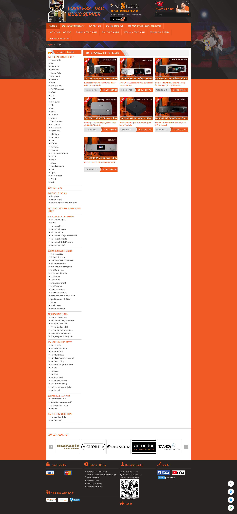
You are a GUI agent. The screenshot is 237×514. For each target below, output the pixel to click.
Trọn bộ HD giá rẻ (56, 199)
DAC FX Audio (55, 124)
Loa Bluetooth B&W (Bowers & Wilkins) (64, 235)
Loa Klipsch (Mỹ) (56, 420)
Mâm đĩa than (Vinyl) (58, 308)
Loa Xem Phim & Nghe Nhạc (59, 38)
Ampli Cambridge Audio (59, 273)
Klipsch (53, 172)
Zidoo (52, 105)
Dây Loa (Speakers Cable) (59, 327)
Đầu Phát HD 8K (95, 26)
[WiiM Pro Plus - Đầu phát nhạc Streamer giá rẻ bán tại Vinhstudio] (136, 108)
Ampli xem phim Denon (58, 399)
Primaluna (54, 150)
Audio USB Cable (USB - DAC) (60, 333)
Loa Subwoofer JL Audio (59, 348)
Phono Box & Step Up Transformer (62, 260)
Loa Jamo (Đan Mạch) (58, 417)
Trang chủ (53, 26)
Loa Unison (54, 374)
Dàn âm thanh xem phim (159, 32)
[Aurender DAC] (133, 446)
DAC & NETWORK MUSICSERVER (73, 26)
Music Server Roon (57, 121)
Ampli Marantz (55, 276)
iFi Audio (54, 179)
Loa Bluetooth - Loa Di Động (60, 32)
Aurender (54, 118)
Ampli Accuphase (56, 286)
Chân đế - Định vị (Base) (59, 317)
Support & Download (117, 14)
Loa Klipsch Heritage (58, 361)
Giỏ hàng (116, 19)
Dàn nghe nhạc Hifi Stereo (86, 32)
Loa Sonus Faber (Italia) (59, 384)
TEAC (52, 140)
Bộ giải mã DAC (56, 305)
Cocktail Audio (55, 102)
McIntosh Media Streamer (59, 153)
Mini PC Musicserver (57, 89)
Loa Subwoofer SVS (57, 355)
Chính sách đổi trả (93, 481)
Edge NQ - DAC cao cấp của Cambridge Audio (99, 162)
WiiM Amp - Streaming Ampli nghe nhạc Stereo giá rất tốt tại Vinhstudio (100, 123)
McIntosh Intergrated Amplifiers (61, 267)
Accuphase (54, 115)
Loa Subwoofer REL (57, 351)
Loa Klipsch (55, 371)
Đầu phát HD (55, 196)
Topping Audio (55, 131)
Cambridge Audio (56, 86)
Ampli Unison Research (58, 283)
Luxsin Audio (55, 70)
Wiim (52, 63)
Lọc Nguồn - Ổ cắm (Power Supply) (62, 320)
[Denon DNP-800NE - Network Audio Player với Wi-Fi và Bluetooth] (171, 108)
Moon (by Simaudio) (57, 166)
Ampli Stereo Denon (57, 270)
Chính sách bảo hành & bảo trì (97, 472)
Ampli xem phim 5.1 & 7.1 (59, 405)
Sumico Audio (55, 66)
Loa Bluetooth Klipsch (58, 245)
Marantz (53, 111)
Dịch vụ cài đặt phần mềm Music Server (64, 203)
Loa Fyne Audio (56, 345)
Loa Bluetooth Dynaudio (59, 239)
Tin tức (128, 14)
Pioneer (53, 160)
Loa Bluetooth (55, 390)
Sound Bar (54, 408)
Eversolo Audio (56, 60)
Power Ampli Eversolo (58, 257)
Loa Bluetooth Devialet (58, 229)
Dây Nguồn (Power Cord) (59, 323)
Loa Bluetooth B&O (57, 226)
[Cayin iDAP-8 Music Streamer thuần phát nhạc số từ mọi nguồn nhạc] (136, 69)
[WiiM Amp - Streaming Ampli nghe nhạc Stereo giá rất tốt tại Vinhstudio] (100, 108)
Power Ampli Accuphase (59, 292)
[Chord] (82, 446)
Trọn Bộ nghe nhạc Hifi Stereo (60, 299)
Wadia (53, 182)
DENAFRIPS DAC (56, 127)
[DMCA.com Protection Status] (167, 477)
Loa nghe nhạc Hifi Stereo (134, 32)
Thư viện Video (136, 14)
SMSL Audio (55, 134)
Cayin (52, 95)
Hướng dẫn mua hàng (94, 483)
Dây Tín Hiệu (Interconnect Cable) (62, 330)
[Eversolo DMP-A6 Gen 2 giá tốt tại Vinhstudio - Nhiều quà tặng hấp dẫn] (100, 69)
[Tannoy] (159, 446)
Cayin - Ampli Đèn (57, 254)
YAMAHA (54, 143)
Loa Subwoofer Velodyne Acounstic (62, 358)
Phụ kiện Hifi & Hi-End (110, 32)
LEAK (52, 169)
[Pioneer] (108, 446)
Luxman (53, 156)
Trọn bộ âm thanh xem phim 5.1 (61, 402)
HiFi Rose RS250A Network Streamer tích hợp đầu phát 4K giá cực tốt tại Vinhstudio (170, 84)
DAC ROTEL (55, 147)
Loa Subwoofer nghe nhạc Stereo (62, 364)
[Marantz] (57, 446)
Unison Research (56, 176)
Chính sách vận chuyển (94, 486)
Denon (53, 108)
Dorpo (53, 82)
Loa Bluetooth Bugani (58, 219)
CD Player (54, 302)
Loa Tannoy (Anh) (57, 377)
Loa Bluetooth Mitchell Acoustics (62, 242)
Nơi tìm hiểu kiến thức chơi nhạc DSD (63, 296)
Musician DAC (55, 137)
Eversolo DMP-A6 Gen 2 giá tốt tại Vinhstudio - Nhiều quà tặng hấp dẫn (100, 84)
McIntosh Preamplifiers (58, 263)
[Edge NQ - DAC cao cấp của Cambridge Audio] (100, 148)
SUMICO (53, 223)
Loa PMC (54, 367)
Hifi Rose (54, 92)
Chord (53, 98)
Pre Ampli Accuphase (58, 289)
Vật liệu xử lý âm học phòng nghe (62, 336)
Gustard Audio (55, 76)
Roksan (53, 163)
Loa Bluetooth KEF (57, 232)
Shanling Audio (56, 73)
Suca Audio (54, 79)
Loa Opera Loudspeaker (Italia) (61, 387)
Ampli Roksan (55, 279)
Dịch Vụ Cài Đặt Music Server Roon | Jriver (144, 26)
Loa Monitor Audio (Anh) (59, 380)
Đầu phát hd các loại (114, 26)
